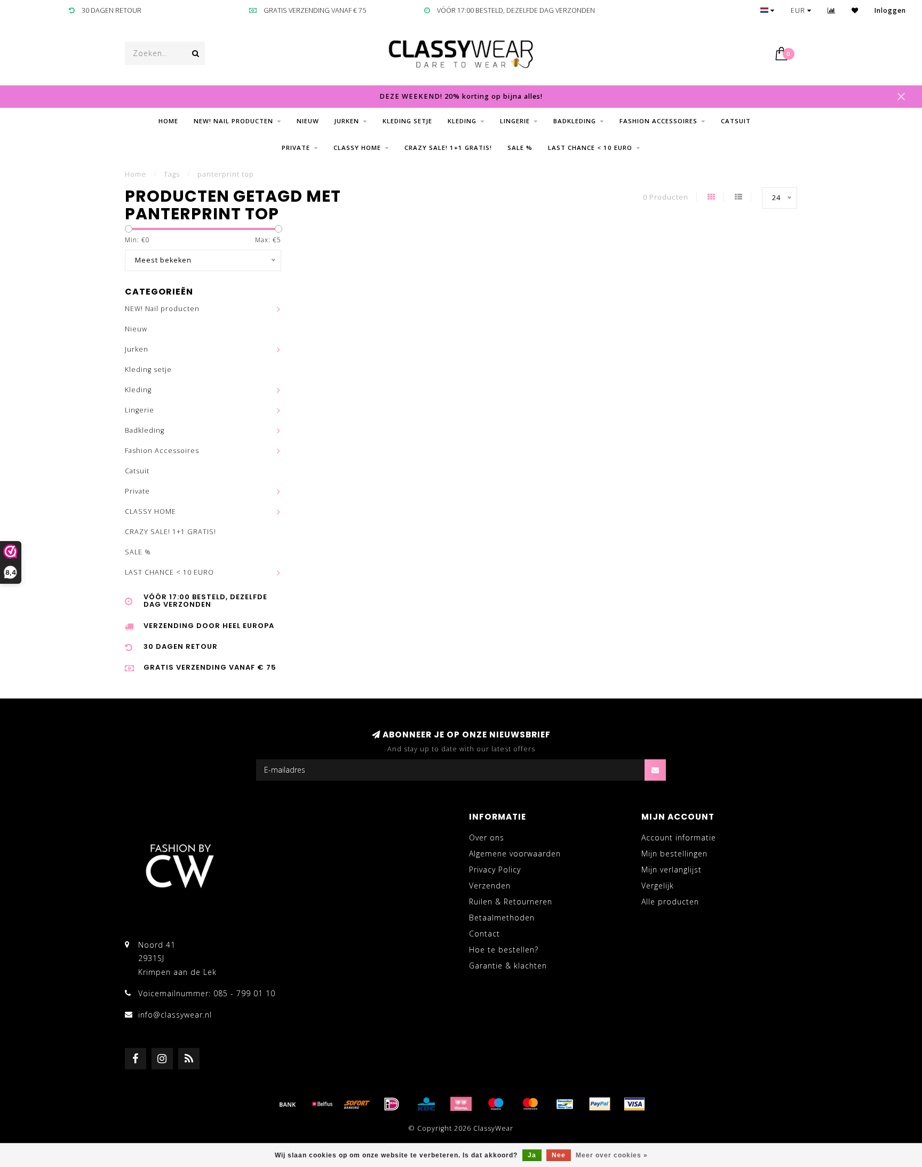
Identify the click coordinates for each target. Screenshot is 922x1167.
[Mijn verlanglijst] (855, 10)
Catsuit (736, 121)
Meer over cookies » (612, 1155)
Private (296, 148)
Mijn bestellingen (674, 853)
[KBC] (426, 1104)
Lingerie (515, 121)
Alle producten (670, 901)
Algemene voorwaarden (515, 853)
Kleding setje (407, 121)
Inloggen (890, 10)
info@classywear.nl (175, 1015)
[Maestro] (495, 1104)
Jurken (347, 121)
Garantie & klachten (508, 965)
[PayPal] (599, 1104)
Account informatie (678, 837)
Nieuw (308, 121)
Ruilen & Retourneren (510, 901)
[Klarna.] (461, 1104)
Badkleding (574, 121)
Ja (532, 1155)
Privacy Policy (495, 869)
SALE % (519, 148)
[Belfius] (322, 1104)
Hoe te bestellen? (503, 949)
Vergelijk (657, 885)
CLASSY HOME (357, 148)
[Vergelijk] (832, 10)
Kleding (462, 121)
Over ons (486, 837)
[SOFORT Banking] (357, 1104)
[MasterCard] (530, 1104)
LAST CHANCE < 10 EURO (590, 148)
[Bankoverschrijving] (287, 1104)
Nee (559, 1155)
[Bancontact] (565, 1104)
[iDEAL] (391, 1104)
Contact (484, 933)
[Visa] (634, 1104)
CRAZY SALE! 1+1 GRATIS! (448, 148)
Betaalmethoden (502, 917)
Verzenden (490, 885)
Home (168, 121)
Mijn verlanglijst (671, 869)
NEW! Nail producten (233, 121)
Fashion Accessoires (658, 121)
